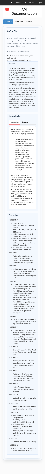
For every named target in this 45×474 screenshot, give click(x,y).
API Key (21, 157)
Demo (30, 21)
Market (18, 2)
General (9, 21)
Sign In (40, 2)
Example (25, 122)
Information (14, 122)
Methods (20, 21)
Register (31, 2)
